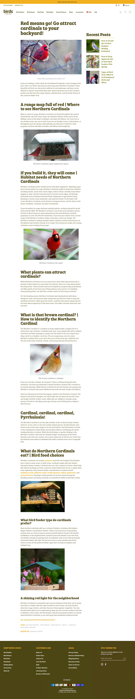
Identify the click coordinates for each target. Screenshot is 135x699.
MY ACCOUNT (8, 5)
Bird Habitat (56, 625)
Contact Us (39, 658)
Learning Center (36, 631)
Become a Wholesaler (43, 674)
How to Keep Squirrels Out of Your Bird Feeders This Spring (107, 61)
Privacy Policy (73, 652)
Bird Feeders (20, 12)
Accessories (79, 12)
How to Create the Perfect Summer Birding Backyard (107, 45)
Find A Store (40, 655)
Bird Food (41, 12)
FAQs (37, 665)
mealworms (71, 472)
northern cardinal (28, 627)
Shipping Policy (74, 658)
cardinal (72, 625)
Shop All (6, 671)
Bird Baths (49, 12)
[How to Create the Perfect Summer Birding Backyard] (92, 45)
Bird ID (64, 625)
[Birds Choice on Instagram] (102, 664)
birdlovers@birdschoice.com (67, 690)
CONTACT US (19, 5)
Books (71, 12)
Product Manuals (41, 668)
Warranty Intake (74, 662)
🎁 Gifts (89, 12)
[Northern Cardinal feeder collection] (43, 511)
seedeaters (48, 460)
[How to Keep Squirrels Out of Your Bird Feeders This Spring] (92, 61)
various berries (27, 475)
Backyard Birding (32, 625)
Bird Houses (31, 12)
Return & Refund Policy (76, 655)
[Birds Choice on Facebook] (106, 664)
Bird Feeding (45, 625)
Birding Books (8, 665)
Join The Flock (41, 662)
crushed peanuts (53, 472)
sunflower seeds (27, 472)
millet (63, 472)
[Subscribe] (124, 658)
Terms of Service (74, 665)
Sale (95, 12)
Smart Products (61, 12)
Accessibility (73, 668)
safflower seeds (40, 472)
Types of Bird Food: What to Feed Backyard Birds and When (107, 77)
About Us (39, 652)
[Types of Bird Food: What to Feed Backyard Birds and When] (92, 77)
